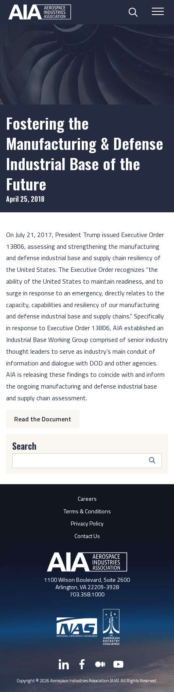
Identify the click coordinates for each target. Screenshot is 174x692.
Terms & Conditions (87, 511)
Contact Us (87, 536)
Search (24, 445)
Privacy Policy (87, 523)
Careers (87, 498)
